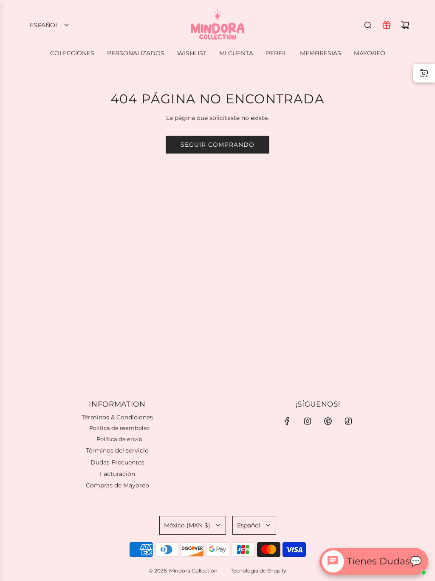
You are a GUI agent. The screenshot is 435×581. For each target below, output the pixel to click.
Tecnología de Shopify (258, 570)
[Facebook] (287, 421)
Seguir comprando (217, 144)
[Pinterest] (328, 421)
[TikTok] (348, 421)
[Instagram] (307, 421)
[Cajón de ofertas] (386, 25)
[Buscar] (368, 25)
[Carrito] (405, 25)
